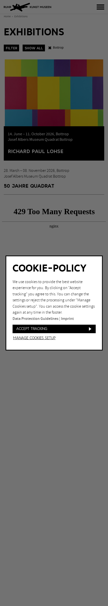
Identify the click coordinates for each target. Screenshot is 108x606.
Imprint (67, 318)
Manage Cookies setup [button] (34, 338)
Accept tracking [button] (31, 328)
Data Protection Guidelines (36, 318)
